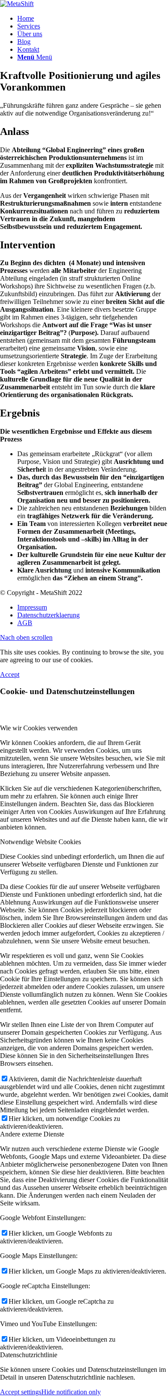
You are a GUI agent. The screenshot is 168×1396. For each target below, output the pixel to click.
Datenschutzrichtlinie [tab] (28, 1354)
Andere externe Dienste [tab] (32, 1134)
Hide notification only (71, 1392)
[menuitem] (92, 18)
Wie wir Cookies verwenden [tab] (39, 728)
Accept (9, 674)
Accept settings (20, 1392)
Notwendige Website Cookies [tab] (40, 841)
